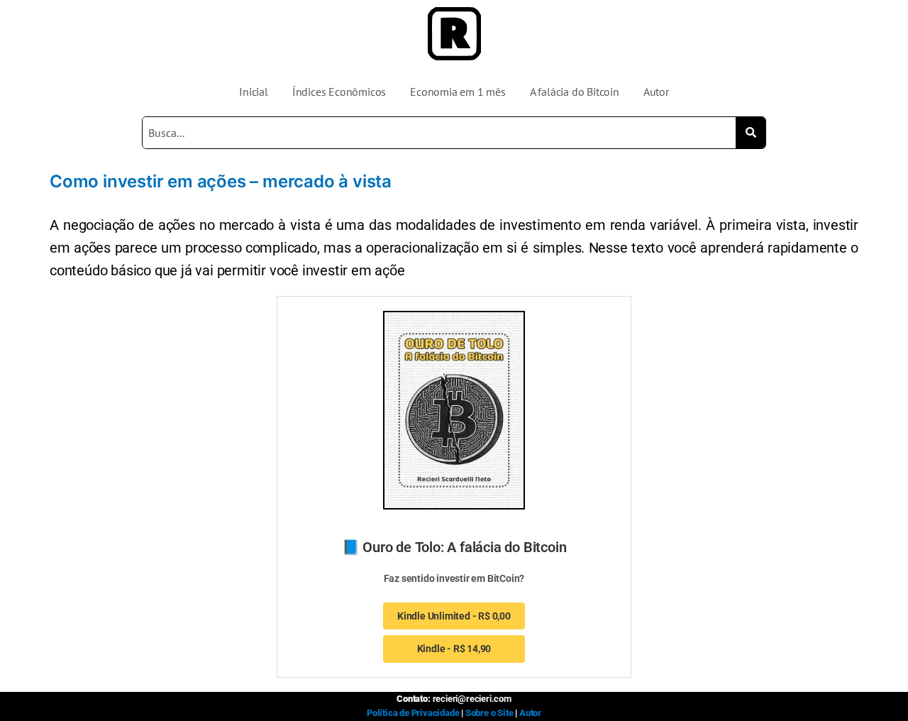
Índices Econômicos (339, 91)
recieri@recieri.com (472, 698)
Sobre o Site (489, 713)
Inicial (253, 91)
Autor (656, 91)
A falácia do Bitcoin (574, 91)
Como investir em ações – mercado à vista (221, 181)
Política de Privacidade (413, 713)
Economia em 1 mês (458, 91)
